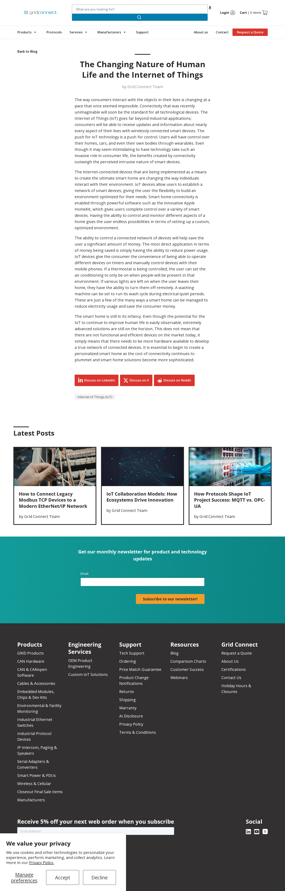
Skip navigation (25, 5)
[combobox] (140, 9)
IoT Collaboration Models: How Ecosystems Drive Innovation (141, 497)
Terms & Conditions (137, 732)
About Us (230, 661)
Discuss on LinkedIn (99, 380)
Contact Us (231, 677)
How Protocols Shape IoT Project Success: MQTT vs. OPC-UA (229, 500)
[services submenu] (86, 32)
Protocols (54, 32)
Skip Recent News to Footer (34, 441)
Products (24, 32)
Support (142, 32)
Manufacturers (109, 32)
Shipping (127, 699)
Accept (62, 877)
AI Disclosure (131, 716)
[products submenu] (35, 32)
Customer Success (187, 669)
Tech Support (131, 653)
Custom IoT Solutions (88, 674)
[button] (210, 9)
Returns (126, 691)
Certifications (233, 669)
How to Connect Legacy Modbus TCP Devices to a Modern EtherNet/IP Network (53, 500)
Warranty (127, 707)
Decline (100, 877)
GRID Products (30, 653)
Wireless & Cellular (34, 783)
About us (201, 32)
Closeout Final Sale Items (40, 791)
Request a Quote (250, 32)
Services (76, 32)
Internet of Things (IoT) (94, 397)
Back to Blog (27, 51)
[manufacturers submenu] (124, 32)
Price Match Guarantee (140, 669)
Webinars (179, 677)
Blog (174, 653)
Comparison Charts (188, 661)
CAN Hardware (30, 661)
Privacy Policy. (41, 862)
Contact (222, 32)
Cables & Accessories (36, 683)
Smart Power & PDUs (36, 775)
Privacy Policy (131, 724)
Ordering (127, 661)
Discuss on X (139, 380)
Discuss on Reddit (177, 380)
